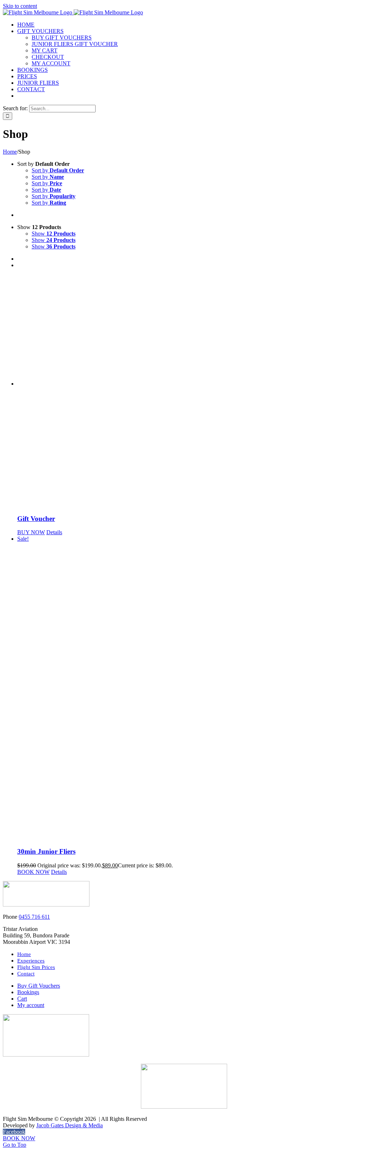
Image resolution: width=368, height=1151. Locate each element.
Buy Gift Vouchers (38, 986)
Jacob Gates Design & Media (69, 1125)
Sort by (58, 170)
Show (53, 233)
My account (30, 1005)
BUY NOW (31, 532)
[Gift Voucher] (191, 391)
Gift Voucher (36, 518)
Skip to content (20, 6)
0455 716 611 (34, 917)
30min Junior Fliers (46, 851)
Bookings (28, 992)
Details (54, 532)
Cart (22, 999)
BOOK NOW (33, 872)
